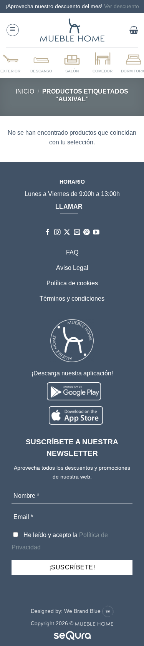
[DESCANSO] (41, 62)
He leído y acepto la (60, 541)
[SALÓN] (71, 62)
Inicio (25, 91)
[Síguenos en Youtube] (96, 232)
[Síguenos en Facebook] (48, 232)
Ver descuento (121, 6)
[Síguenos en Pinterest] (86, 232)
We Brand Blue (83, 611)
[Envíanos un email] (77, 232)
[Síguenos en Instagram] (57, 232)
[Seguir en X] (67, 232)
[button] (13, 30)
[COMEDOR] (102, 62)
